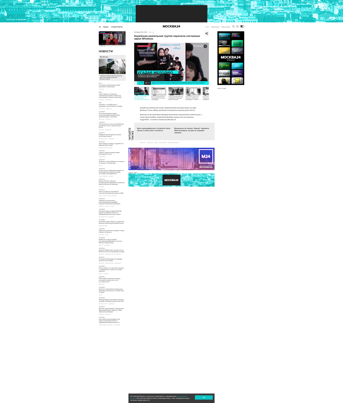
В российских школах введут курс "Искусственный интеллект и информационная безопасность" (109, 320)
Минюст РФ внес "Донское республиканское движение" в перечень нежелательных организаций (112, 182)
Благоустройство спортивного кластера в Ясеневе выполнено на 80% (111, 192)
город (100, 195)
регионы (110, 147)
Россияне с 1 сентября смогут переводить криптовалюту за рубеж (110, 105)
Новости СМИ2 (132, 172)
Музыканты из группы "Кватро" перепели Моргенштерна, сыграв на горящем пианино (191, 130)
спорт (100, 165)
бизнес (101, 245)
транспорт (102, 119)
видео (156, 142)
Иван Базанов (162, 142)
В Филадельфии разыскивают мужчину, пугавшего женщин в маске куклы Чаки (111, 300)
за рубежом (108, 99)
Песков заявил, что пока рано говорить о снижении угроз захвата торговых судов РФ (111, 269)
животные (101, 254)
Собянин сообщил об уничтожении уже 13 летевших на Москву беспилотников (111, 77)
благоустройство (112, 195)
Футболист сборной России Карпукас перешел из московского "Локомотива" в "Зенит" (111, 290)
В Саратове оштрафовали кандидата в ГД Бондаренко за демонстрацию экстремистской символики (111, 172)
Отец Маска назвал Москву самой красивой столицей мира (109, 86)
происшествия (103, 138)
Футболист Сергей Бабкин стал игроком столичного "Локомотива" (111, 162)
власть (101, 273)
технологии (102, 108)
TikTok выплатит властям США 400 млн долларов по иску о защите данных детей (111, 125)
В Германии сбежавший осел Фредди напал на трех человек (110, 260)
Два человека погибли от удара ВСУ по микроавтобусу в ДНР (111, 144)
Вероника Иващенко (173, 142)
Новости (106, 51)
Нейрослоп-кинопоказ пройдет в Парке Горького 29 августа (111, 231)
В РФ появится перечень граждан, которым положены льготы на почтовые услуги (109, 280)
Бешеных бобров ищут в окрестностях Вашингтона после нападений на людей (111, 251)
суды (100, 176)
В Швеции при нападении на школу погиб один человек (110, 135)
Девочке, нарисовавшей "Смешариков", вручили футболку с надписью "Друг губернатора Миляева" (111, 310)
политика (101, 89)
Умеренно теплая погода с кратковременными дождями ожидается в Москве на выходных (109, 202)
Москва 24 (171, 26)
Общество (151, 32)
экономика (107, 245)
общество (109, 108)
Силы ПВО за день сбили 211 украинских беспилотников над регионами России (111, 222)
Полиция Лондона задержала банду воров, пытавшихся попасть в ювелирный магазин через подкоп (110, 212)
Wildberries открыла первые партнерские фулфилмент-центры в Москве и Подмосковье (110, 241)
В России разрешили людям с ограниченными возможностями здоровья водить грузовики (109, 115)
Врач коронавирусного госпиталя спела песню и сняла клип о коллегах (153, 129)
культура (101, 234)
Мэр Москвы (104, 57)
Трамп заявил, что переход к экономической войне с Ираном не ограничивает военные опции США (110, 95)
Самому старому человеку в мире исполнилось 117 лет (109, 153)
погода (107, 206)
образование (102, 325)
